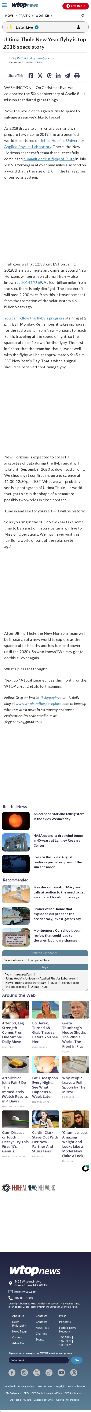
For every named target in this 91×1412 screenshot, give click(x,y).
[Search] (83, 15)
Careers (17, 1337)
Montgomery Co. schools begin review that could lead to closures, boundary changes (57, 935)
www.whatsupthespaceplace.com (42, 703)
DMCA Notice (13, 1393)
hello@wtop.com (25, 1291)
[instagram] (24, 1372)
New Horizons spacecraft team (26, 982)
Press (62, 1316)
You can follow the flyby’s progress (34, 318)
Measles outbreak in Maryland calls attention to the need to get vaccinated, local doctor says (59, 892)
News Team (19, 1331)
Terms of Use (44, 1386)
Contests (41, 1316)
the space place (16, 986)
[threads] (73, 1372)
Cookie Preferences (67, 1399)
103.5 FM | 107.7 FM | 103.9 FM (66, 1341)
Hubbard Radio (76, 1386)
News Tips (42, 1327)
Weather (42, 15)
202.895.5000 (23, 1298)
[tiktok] (49, 1372)
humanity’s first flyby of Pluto (48, 158)
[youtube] (61, 1372)
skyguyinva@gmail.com (42, 58)
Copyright (59, 1386)
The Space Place (39, 960)
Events (40, 1339)
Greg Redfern (19, 58)
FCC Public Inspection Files (47, 1393)
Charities (41, 1333)
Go (77, 1360)
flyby (7, 974)
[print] (77, 75)
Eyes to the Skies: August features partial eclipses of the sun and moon (57, 862)
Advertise (18, 1343)
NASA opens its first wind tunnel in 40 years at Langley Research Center (58, 840)
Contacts (41, 1321)
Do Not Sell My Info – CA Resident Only (31, 1399)
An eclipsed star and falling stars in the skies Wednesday (58, 816)
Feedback (9, 1386)
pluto (54, 982)
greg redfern (23, 974)
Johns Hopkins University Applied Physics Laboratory (41, 978)
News (9, 15)
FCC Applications (74, 1393)
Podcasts (65, 1321)
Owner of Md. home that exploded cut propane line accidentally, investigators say (57, 914)
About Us (18, 1316)
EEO (26, 1393)
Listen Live (24, 27)
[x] (36, 1372)
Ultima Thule (39, 986)
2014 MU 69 (31, 282)
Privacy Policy (26, 1386)
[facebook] (11, 1372)
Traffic (24, 15)
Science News (13, 960)
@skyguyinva (51, 697)
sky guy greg (70, 982)
